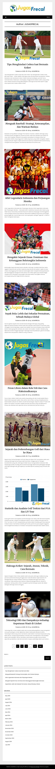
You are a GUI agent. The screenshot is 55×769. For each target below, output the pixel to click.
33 (35, 646)
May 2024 (7, 712)
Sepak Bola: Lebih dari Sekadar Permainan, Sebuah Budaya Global (22, 684)
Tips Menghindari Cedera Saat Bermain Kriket (17, 671)
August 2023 (8, 741)
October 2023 (8, 735)
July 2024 (7, 705)
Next (40, 646)
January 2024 (8, 725)
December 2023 (9, 728)
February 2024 (9, 722)
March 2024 (8, 718)
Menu (48, 17)
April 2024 (7, 715)
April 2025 (7, 699)
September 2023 (9, 738)
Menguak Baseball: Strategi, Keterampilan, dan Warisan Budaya (22, 674)
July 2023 (7, 744)
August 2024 (8, 702)
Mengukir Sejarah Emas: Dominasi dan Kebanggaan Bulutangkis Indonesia (24, 681)
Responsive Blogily (35, 766)
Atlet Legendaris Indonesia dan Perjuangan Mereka (18, 677)
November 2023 (9, 731)
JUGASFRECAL (35, 71)
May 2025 (7, 695)
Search (6, 654)
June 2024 (8, 709)
